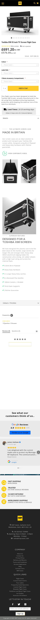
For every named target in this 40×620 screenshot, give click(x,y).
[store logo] (20, 3)
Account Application (20, 564)
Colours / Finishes (9, 303)
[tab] (20, 118)
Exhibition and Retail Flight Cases (20, 591)
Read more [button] (11, 457)
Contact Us (20, 556)
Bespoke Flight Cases (20, 589)
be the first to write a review (20, 344)
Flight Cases (20, 578)
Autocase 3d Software (20, 595)
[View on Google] (4, 443)
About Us (20, 554)
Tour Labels (20, 583)
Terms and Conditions (20, 562)
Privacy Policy (20, 558)
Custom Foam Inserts (20, 580)
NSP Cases (20, 570)
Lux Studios (20, 593)
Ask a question (26, 46)
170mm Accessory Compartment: (12, 78)
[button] (11, 37)
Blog (20, 566)
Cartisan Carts (20, 568)
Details (5, 118)
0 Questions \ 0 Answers (10, 323)
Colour (3, 62)
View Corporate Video (17, 153)
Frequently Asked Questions (20, 585)
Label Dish (5, 70)
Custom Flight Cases (20, 587)
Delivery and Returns (20, 560)
